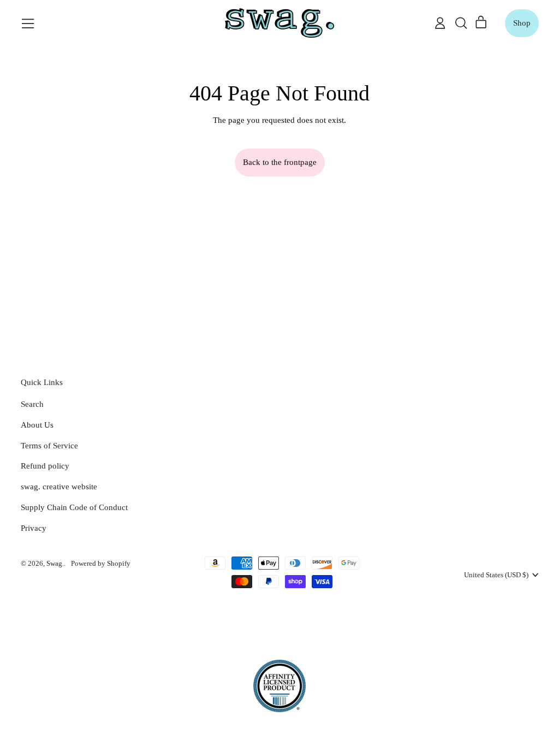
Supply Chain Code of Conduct (74, 507)
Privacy (33, 528)
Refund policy (45, 465)
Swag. (55, 563)
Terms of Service (49, 445)
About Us (37, 425)
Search (32, 404)
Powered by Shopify (100, 563)
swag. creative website (59, 486)
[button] (461, 23)
